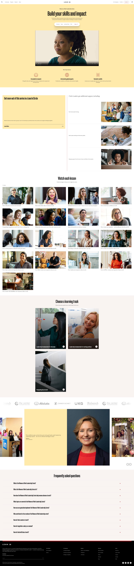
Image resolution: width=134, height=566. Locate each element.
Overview (58, 24)
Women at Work (100, 550)
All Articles (82, 554)
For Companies (115, 2)
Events (99, 554)
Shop (99, 559)
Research (16, 2)
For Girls (121, 2)
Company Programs (66, 550)
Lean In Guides (100, 552)
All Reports (82, 552)
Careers (116, 554)
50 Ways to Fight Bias (67, 554)
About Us (117, 550)
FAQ (71, 24)
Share (75, 24)
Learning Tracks (66, 24)
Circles (47, 552)
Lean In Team (117, 552)
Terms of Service (9, 562)
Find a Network (48, 550)
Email (3, 558)
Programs (11, 2)
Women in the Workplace (85, 550)
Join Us (126, 2)
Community (7, 2)
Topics (62, 24)
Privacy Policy (14, 562)
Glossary (99, 556)
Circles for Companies (67, 552)
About (20, 2)
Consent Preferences (19, 562)
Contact (116, 556)
